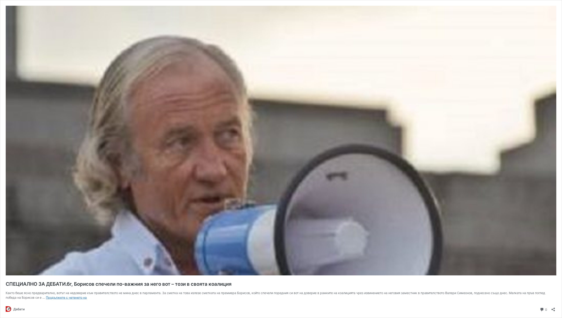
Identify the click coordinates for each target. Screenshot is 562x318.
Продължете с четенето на (66, 297)
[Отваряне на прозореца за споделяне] (553, 308)
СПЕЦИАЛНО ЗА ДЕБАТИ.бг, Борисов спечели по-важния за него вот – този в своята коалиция (119, 284)
